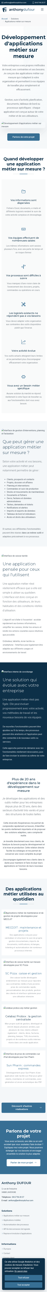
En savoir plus (20, 1271)
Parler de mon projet (22, 1162)
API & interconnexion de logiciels (17, 1229)
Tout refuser (23, 1277)
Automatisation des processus (16, 1225)
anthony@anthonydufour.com (20, 1200)
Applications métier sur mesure (16, 1216)
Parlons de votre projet (23, 137)
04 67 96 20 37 (18, 1197)
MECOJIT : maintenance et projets (24, 929)
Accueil (5, 19)
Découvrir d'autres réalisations (22, 1108)
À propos (7, 1249)
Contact (7, 1253)
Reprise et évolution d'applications (18, 1233)
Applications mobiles (12, 1220)
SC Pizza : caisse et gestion (23, 973)
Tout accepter (23, 1285)
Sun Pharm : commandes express (24, 1067)
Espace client (9, 1258)
